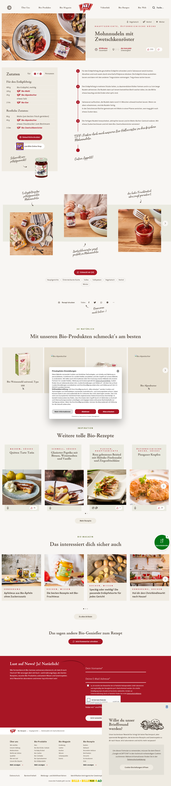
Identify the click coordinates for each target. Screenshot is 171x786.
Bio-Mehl (26, 91)
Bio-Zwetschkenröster (32, 128)
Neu (35, 745)
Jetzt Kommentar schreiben (87, 642)
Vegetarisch (110, 280)
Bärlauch (86, 748)
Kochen (61, 750)
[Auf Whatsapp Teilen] (102, 303)
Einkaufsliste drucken (31, 137)
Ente (84, 761)
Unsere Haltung (15, 748)
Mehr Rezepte (85, 521)
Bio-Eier (25, 102)
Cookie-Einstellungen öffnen (136, 767)
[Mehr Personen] (41, 74)
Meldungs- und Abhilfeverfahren (53, 776)
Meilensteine (14, 750)
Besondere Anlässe (89, 750)
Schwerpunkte (63, 756)
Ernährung (62, 745)
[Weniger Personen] (35, 74)
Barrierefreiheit (30, 776)
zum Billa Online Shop (33, 146)
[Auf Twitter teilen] (95, 303)
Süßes (86, 280)
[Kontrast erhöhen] (9, 7)
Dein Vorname (94, 668)
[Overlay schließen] (167, 707)
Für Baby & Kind (39, 750)
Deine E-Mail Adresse (98, 678)
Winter (85, 284)
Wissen (61, 753)
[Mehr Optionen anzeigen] (114, 303)
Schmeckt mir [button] (88, 272)
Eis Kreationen (88, 758)
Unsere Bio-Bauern (16, 761)
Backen (85, 745)
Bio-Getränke (38, 756)
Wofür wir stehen (15, 753)
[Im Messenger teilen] (108, 303)
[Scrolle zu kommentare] (159, 49)
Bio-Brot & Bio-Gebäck (41, 748)
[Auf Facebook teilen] (89, 303)
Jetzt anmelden (96, 718)
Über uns (14, 741)
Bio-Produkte (40, 741)
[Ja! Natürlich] (86, 9)
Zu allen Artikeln (85, 617)
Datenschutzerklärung (136, 759)
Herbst (121, 280)
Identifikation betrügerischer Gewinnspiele (87, 776)
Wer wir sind (14, 758)
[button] (25, 7)
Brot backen (87, 753)
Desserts (86, 756)
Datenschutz (15, 776)
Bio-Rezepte (89, 741)
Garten (61, 748)
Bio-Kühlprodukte (40, 761)
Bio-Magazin (64, 741)
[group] (21, 577)
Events (61, 758)
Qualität (12, 756)
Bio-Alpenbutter (29, 95)
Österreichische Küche (71, 280)
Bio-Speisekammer (40, 758)
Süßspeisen (97, 280)
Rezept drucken (68, 303)
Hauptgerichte (53, 280)
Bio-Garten (38, 753)
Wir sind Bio (14, 745)
